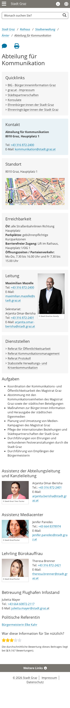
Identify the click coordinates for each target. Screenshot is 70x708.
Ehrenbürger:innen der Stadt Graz (31, 105)
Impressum (49, 678)
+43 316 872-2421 (49, 565)
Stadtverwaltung (45, 29)
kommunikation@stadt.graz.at (35, 149)
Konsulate (14, 100)
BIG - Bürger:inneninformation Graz (32, 85)
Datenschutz (35, 682)
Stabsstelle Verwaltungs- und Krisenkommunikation (27, 365)
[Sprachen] (66, 4)
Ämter (5, 35)
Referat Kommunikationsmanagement (34, 354)
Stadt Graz (18, 3)
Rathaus (25, 29)
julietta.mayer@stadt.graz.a (29, 608)
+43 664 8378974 (49, 526)
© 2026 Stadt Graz (25, 678)
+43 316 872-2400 (22, 145)
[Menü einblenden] (4, 4)
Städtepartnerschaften (23, 95)
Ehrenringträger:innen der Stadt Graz (33, 110)
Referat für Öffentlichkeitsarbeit (29, 349)
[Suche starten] (64, 15)
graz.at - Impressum (21, 90)
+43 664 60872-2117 (21, 604)
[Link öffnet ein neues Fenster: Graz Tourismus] (58, 4)
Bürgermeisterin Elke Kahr (19, 625)
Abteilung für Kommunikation (32, 35)
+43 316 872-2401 (22, 318)
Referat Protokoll (19, 358)
